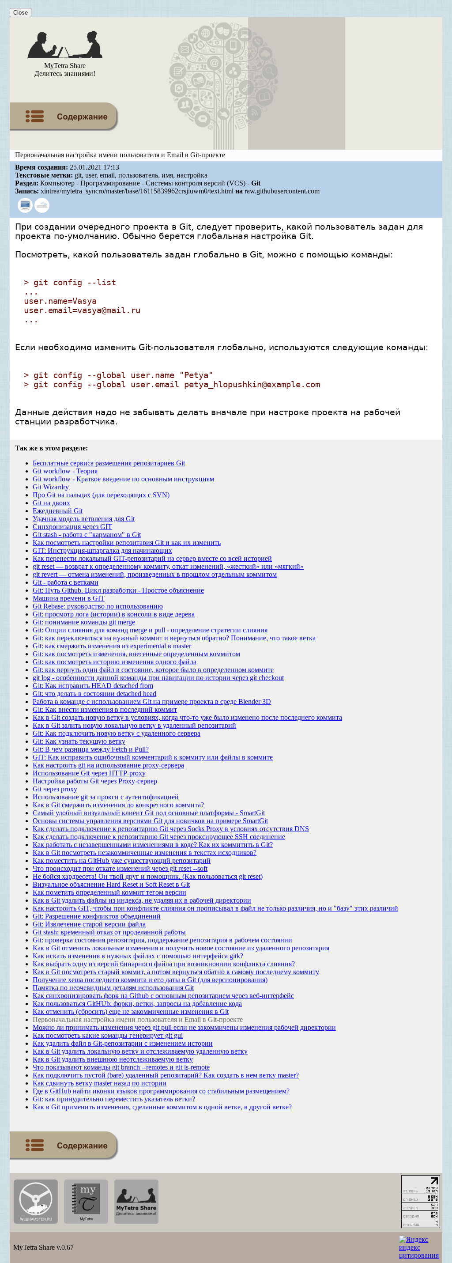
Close (20, 12)
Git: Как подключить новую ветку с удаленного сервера (116, 733)
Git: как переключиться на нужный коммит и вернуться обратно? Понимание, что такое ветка (174, 638)
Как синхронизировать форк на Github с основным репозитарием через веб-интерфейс (163, 995)
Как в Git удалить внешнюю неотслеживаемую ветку (113, 1059)
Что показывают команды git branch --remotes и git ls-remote (121, 1067)
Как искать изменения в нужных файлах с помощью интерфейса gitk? (138, 956)
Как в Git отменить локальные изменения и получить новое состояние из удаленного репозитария (181, 948)
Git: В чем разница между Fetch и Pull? (91, 749)
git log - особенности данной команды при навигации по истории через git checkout (158, 677)
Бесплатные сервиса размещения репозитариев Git (109, 463)
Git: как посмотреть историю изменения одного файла (114, 662)
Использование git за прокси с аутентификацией (106, 797)
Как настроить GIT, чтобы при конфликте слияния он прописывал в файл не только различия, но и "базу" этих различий (215, 908)
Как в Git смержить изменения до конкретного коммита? (118, 805)
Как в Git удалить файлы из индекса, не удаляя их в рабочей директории (142, 900)
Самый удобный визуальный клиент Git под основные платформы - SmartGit (149, 813)
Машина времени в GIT (69, 598)
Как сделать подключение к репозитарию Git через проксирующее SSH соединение (159, 836)
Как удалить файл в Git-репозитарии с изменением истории (123, 1043)
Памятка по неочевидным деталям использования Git (113, 987)
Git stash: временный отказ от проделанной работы (109, 932)
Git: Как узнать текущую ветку (79, 741)
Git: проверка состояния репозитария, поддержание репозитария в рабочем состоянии (162, 940)
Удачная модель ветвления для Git (84, 518)
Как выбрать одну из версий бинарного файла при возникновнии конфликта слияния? (164, 964)
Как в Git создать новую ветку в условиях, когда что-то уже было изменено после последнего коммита (187, 717)
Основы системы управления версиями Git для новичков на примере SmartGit (150, 820)
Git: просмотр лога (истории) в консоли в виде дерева (114, 614)
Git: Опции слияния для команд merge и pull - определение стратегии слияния (150, 630)
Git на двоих (51, 503)
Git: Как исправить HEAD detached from (93, 685)
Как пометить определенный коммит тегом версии (109, 892)
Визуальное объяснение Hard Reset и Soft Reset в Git (111, 884)
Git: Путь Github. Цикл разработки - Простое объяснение (118, 590)
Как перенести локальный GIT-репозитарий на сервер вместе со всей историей (152, 558)
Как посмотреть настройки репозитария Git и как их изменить (127, 542)
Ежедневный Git (58, 510)
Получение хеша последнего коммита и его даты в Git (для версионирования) (150, 979)
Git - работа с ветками (65, 582)
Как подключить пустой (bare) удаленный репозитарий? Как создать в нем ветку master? (166, 1075)
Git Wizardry (51, 487)
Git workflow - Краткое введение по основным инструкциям (123, 479)
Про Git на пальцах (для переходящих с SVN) (101, 495)
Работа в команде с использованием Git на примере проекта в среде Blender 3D (152, 701)
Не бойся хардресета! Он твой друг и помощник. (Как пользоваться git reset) (148, 876)
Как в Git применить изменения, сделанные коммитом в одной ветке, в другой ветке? (162, 1107)
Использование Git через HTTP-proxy (89, 773)
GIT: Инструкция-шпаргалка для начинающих (102, 550)
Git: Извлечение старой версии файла (89, 924)
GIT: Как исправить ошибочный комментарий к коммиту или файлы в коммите (153, 757)
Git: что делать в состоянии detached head (94, 693)
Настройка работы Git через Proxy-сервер (95, 781)
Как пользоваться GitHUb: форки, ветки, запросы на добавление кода (137, 1003)
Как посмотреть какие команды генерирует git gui (108, 1035)
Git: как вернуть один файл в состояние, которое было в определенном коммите (153, 669)
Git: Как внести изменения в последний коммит (105, 709)
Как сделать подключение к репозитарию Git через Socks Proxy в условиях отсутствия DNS (171, 828)
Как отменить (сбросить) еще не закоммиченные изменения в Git (131, 1011)
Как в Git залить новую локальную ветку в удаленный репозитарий (134, 725)
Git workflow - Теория (65, 471)
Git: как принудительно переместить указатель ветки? (114, 1099)
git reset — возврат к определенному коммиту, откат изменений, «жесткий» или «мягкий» (168, 566)
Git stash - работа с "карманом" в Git (87, 534)
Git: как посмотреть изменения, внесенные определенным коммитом (136, 654)
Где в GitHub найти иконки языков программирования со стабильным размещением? (161, 1091)
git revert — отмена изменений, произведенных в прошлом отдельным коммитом (155, 574)
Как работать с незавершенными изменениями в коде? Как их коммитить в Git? (153, 844)
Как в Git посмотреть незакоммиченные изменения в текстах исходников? (144, 852)
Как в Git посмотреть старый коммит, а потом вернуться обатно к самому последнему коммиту (176, 972)
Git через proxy (55, 789)
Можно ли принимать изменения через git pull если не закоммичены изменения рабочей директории (184, 1027)
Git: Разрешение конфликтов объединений (97, 916)
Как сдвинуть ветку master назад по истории (99, 1083)
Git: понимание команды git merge (84, 622)
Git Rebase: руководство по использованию (98, 606)
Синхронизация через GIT (72, 526)
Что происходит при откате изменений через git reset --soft (120, 868)
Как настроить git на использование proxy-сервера (108, 765)
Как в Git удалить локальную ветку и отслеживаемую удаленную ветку (140, 1051)
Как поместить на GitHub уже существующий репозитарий (122, 860)
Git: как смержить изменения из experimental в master (112, 646)
